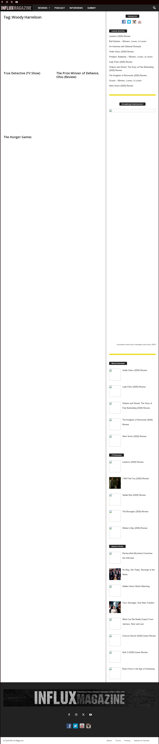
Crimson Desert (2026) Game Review (139, 636)
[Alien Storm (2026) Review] (115, 441)
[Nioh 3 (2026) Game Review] (115, 657)
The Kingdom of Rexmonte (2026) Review (128, 75)
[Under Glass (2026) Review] (115, 374)
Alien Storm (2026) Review (121, 86)
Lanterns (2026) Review (119, 36)
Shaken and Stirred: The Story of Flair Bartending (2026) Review (131, 68)
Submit (91, 7)
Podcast (60, 7)
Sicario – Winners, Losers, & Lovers (125, 80)
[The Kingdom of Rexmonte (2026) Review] (115, 424)
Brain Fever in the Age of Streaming (138, 669)
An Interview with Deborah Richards (125, 46)
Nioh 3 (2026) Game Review (135, 652)
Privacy (127, 740)
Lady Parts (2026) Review (120, 62)
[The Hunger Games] (27, 110)
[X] (12, 2)
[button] (154, 8)
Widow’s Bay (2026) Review (134, 528)
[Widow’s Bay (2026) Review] (115, 532)
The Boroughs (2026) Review (135, 511)
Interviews (76, 7)
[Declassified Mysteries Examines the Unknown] (115, 557)
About (109, 740)
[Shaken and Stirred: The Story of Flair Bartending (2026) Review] (115, 408)
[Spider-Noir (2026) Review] (115, 499)
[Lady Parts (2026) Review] (115, 391)
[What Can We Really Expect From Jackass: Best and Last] (115, 624)
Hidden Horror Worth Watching (136, 586)
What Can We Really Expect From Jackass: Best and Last (137, 621)
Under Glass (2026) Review (121, 51)
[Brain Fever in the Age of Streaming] (115, 673)
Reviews (42, 7)
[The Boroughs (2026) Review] (115, 516)
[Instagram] (7, 2)
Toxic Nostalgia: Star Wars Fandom (138, 603)
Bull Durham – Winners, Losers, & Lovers (127, 41)
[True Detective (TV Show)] (27, 46)
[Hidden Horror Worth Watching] (115, 591)
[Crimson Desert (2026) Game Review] (115, 640)
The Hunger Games (18, 137)
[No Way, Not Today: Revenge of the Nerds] (115, 574)
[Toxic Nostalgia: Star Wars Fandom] (115, 607)
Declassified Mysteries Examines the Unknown (137, 555)
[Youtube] (16, 2)
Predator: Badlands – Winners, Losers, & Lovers (131, 57)
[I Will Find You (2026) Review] (115, 483)
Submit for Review (141, 740)
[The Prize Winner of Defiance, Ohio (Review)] (79, 46)
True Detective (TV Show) (22, 73)
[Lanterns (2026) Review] (115, 466)
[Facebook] (2, 2)
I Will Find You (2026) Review (135, 478)
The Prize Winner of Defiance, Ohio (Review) (77, 75)
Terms (118, 740)
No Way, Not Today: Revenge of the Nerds (138, 572)
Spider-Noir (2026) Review (134, 495)
